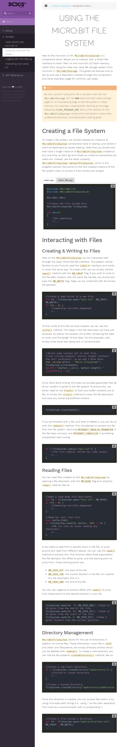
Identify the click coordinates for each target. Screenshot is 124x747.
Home (8, 21)
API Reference (12, 75)
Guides (8, 36)
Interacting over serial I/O (16, 65)
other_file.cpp (65, 180)
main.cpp (49, 180)
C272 (19, 87)
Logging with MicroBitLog (18, 59)
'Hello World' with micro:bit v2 (14, 44)
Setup (7, 30)
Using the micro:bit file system (17, 52)
